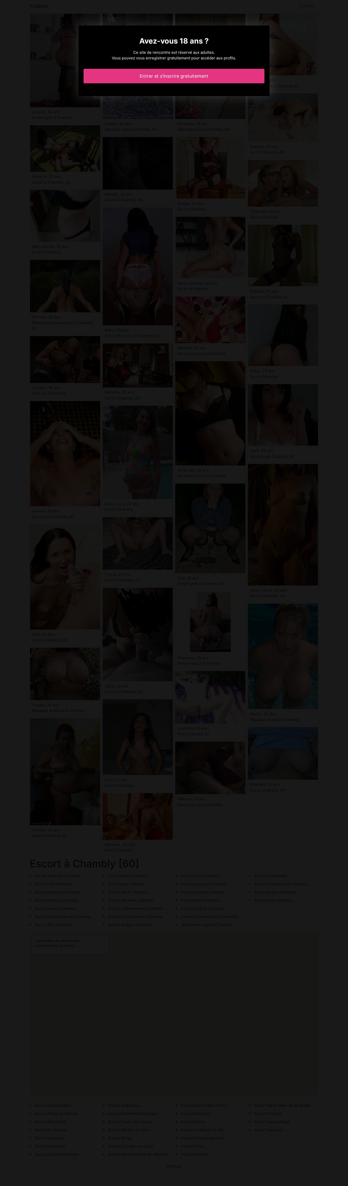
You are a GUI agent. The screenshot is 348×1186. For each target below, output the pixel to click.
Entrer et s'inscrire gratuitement (174, 76)
